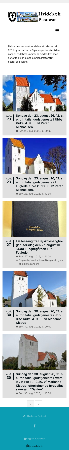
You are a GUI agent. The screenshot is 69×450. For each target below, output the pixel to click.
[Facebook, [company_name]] (35, 426)
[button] (34, 30)
